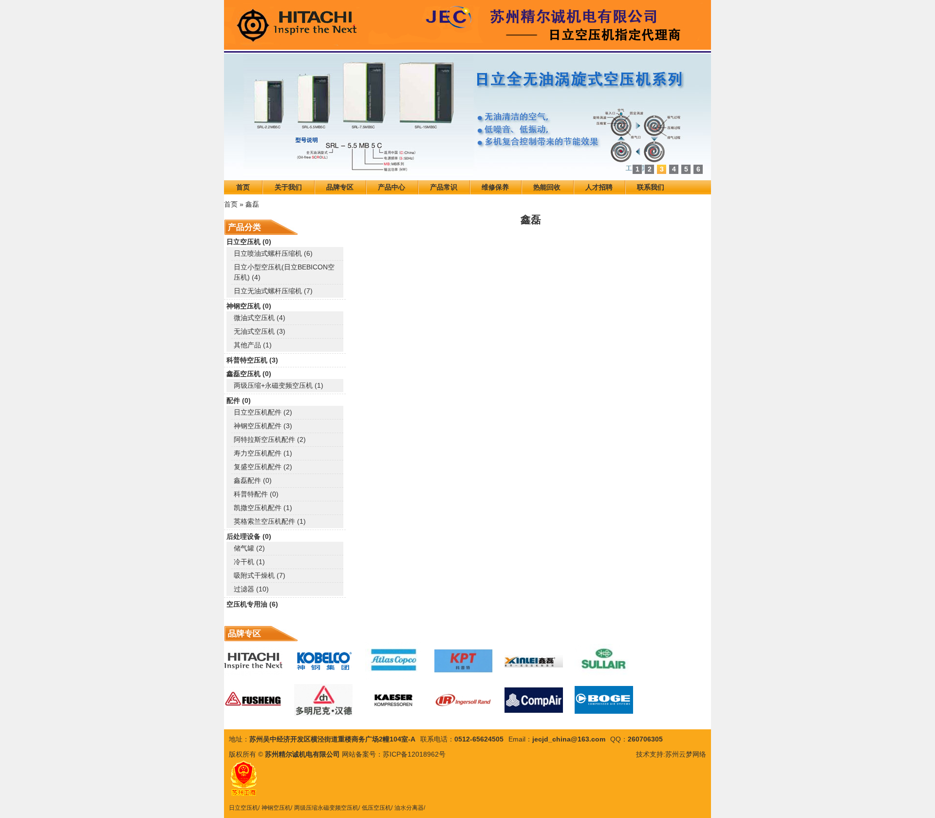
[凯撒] (393, 700)
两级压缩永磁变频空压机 (326, 807)
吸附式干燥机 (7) (259, 575)
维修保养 (495, 187)
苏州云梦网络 (685, 754)
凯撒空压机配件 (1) (263, 508)
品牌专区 (340, 187)
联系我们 (650, 187)
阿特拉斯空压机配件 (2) (270, 439)
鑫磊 (252, 204)
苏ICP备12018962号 (414, 754)
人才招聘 (599, 187)
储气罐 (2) (249, 548)
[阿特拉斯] (393, 661)
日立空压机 (243, 807)
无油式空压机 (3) (259, 331)
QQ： (619, 739)
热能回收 (547, 187)
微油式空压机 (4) (259, 318)
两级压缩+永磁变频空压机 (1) (278, 385)
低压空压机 (376, 807)
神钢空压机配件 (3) (263, 426)
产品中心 (391, 187)
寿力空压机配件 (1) (263, 453)
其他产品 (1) (253, 345)
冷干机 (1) (249, 562)
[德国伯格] (604, 700)
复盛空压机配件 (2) (263, 467)
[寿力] (604, 661)
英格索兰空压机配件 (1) (270, 521)
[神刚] (323, 661)
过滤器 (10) (251, 589)
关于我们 (288, 187)
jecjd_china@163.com (568, 739)
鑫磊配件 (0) (253, 480)
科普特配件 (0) (256, 494)
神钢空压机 (276, 807)
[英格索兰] (463, 700)
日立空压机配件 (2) (263, 412)
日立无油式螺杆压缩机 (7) (273, 291)
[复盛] (253, 700)
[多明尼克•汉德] (323, 700)
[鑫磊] (534, 661)
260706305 (645, 739)
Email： (520, 739)
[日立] (253, 661)
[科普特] (463, 661)
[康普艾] (534, 700)
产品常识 (443, 187)
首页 (243, 187)
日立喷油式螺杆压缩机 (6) (273, 253)
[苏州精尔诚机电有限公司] (467, 26)
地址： (239, 739)
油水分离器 (409, 807)
